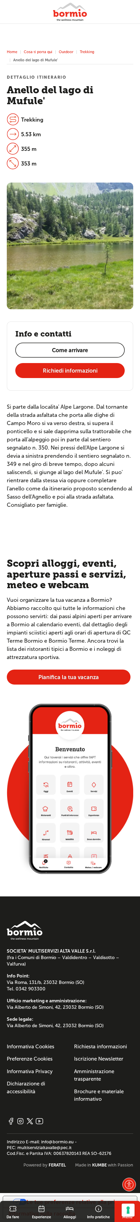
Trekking (87, 52)
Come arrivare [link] (70, 350)
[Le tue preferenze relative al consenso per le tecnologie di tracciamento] (128, 1210)
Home (12, 52)
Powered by (44, 1165)
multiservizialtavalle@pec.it (44, 1147)
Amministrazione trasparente (94, 1075)
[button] (129, 1184)
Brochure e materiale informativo (99, 1095)
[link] (12, 1211)
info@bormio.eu (57, 1142)
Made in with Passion (104, 1165)
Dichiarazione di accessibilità (26, 1087)
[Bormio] (70, 12)
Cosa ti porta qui (38, 52)
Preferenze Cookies (30, 1059)
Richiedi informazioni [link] (70, 371)
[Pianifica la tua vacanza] (70, 789)
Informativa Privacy (30, 1071)
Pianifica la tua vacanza (68, 677)
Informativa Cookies (30, 1046)
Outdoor (66, 52)
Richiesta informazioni (100, 1046)
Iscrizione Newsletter (98, 1059)
